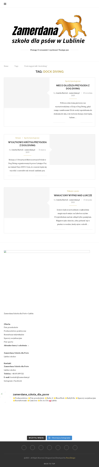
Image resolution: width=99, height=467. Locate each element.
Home (6, 66)
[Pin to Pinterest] (76, 122)
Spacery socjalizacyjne (13, 338)
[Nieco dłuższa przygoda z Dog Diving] (27, 93)
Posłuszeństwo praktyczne (15, 331)
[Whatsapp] (56, 55)
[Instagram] (46, 55)
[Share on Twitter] (73, 122)
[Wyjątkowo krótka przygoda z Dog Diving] (72, 149)
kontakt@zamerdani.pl (20, 377)
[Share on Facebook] (70, 122)
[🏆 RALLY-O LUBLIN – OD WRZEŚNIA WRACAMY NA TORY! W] (37, 412)
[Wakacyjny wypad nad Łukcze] (27, 203)
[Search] (94, 4)
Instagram (8, 381)
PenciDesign (70, 458)
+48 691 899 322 (18, 373)
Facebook (18, 381)
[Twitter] (42, 55)
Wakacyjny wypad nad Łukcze (73, 195)
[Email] (53, 55)
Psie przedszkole (11, 327)
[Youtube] (49, 55)
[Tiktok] (60, 55)
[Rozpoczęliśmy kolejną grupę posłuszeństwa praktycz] (37, 427)
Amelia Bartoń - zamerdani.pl (68, 93)
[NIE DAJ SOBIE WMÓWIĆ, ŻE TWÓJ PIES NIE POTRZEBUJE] (62, 412)
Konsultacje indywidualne (14, 334)
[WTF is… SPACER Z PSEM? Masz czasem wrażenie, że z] (12, 412)
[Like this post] (67, 122)
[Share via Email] (78, 122)
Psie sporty (8, 342)
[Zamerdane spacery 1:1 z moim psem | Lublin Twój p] (12, 427)
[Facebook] (39, 55)
